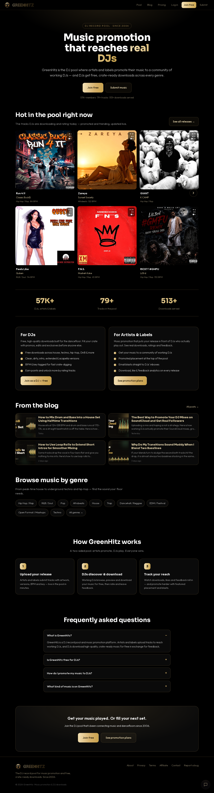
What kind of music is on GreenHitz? (70, 686)
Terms (152, 765)
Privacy (141, 765)
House (95, 503)
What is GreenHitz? (59, 635)
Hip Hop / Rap (26, 503)
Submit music (118, 87)
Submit (203, 4)
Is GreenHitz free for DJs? (63, 660)
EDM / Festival (157, 503)
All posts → (192, 406)
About (130, 765)
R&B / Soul (47, 503)
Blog (149, 4)
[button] (69, 184)
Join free (189, 4)
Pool (139, 4)
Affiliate (163, 765)
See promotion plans (130, 380)
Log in (174, 4)
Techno (57, 512)
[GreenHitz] (19, 5)
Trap (109, 503)
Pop (63, 503)
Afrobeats (78, 503)
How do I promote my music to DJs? (69, 673)
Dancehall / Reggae (131, 503)
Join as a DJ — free (36, 380)
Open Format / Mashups (31, 512)
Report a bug (191, 765)
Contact (176, 765)
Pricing (162, 4)
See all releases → (184, 121)
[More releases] (193, 193)
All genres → (76, 512)
